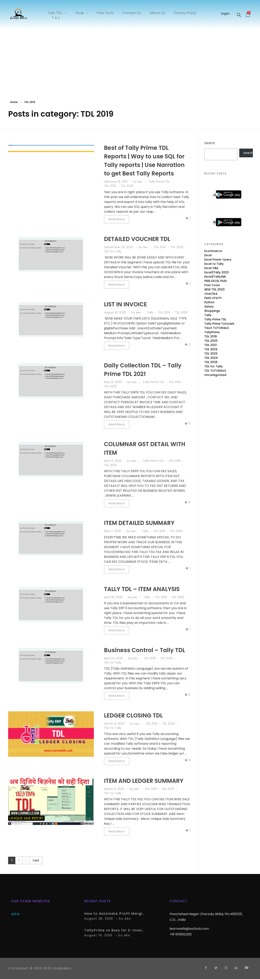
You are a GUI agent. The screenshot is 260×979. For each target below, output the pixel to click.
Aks (140, 181)
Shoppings (212, 311)
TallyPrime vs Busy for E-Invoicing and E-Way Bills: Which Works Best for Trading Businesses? (114, 930)
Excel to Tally (214, 264)
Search (209, 143)
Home (14, 102)
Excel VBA (211, 268)
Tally (150, 312)
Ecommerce (213, 251)
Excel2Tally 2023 (216, 272)
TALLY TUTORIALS (216, 328)
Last (36, 860)
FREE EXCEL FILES (215, 281)
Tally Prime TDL (159, 182)
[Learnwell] (19, 14)
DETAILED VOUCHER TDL (137, 239)
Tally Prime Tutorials (219, 324)
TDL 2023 (211, 354)
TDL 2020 (127, 186)
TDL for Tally (112, 251)
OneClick (211, 294)
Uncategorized (215, 375)
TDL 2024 (211, 358)
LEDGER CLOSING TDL (133, 715)
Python (209, 302)
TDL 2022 (211, 349)
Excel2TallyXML (215, 277)
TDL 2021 (210, 345)
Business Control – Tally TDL (144, 650)
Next (25, 860)
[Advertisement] (130, 60)
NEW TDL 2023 (214, 289)
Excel (208, 255)
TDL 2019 (110, 186)
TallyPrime (212, 332)
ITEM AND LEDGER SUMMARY (143, 781)
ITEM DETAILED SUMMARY (139, 523)
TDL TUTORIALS (215, 371)
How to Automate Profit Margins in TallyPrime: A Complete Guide (114, 913)
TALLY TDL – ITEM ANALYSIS (142, 589)
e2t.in (15, 914)
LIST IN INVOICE (125, 304)
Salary (209, 306)
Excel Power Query (217, 259)
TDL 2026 (211, 362)
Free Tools (212, 285)
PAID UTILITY (213, 298)
